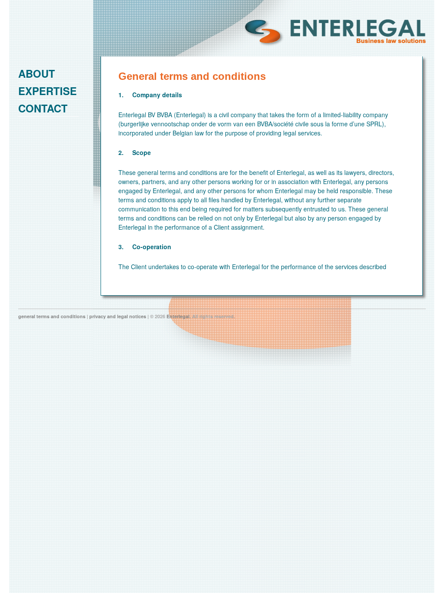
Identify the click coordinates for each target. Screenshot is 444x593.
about (36, 73)
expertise (47, 90)
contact (43, 108)
